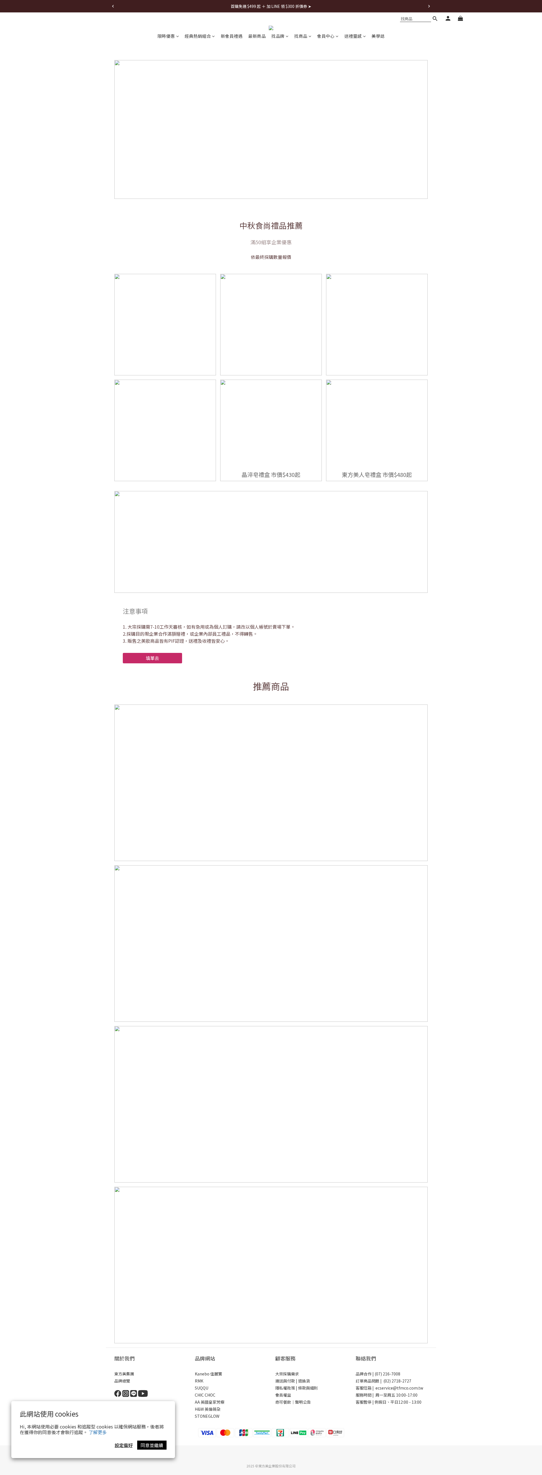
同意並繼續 (152, 1445)
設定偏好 (124, 1445)
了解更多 (98, 1432)
